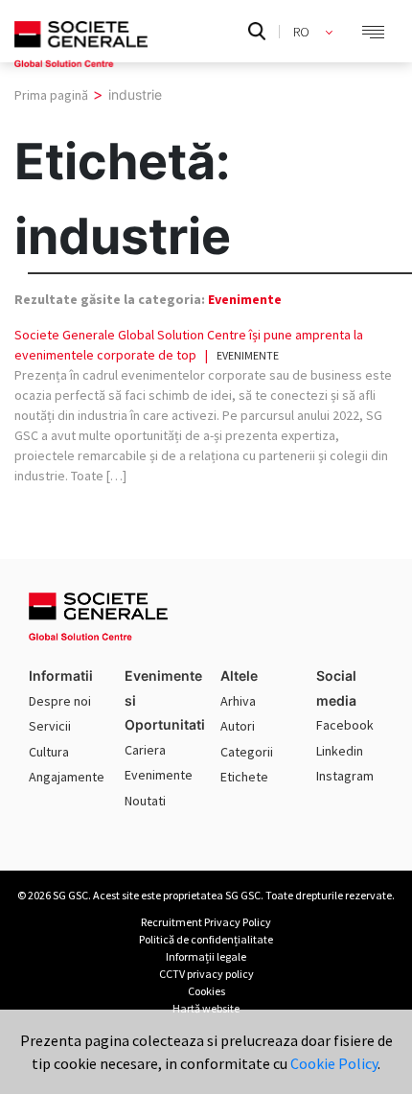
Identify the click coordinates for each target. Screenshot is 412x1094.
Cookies (206, 991)
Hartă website (206, 1008)
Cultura (49, 751)
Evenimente (245, 299)
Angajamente (66, 776)
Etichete (244, 776)
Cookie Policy (334, 1063)
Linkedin (339, 750)
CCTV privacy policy (206, 973)
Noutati (145, 800)
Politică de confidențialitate (206, 939)
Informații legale (206, 956)
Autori (237, 725)
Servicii (50, 725)
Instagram (345, 775)
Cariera (145, 749)
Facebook (345, 724)
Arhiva (238, 701)
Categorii (246, 751)
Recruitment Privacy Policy (206, 922)
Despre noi (60, 701)
